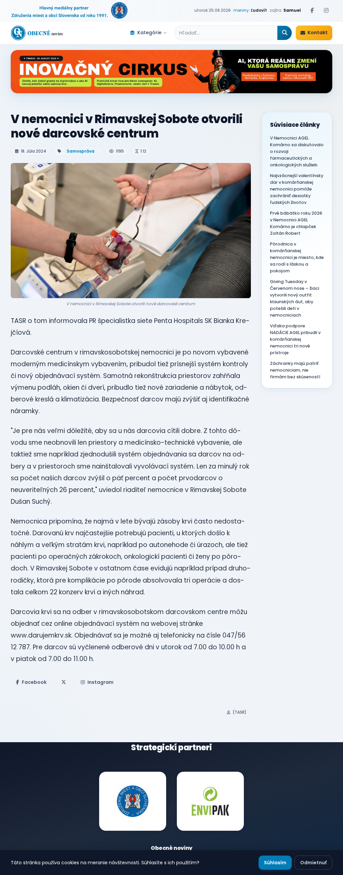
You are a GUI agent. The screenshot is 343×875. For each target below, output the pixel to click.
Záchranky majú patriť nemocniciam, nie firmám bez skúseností (295, 370)
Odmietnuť (313, 862)
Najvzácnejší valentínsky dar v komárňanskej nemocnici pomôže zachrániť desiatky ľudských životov (296, 189)
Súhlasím (275, 862)
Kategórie (149, 32)
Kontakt (317, 32)
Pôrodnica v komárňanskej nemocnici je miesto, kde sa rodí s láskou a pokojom (297, 257)
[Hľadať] (284, 33)
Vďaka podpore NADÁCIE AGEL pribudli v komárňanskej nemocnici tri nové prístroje (295, 339)
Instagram (100, 682)
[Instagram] (326, 10)
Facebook (34, 682)
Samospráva (80, 151)
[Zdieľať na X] (63, 682)
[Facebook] (312, 10)
